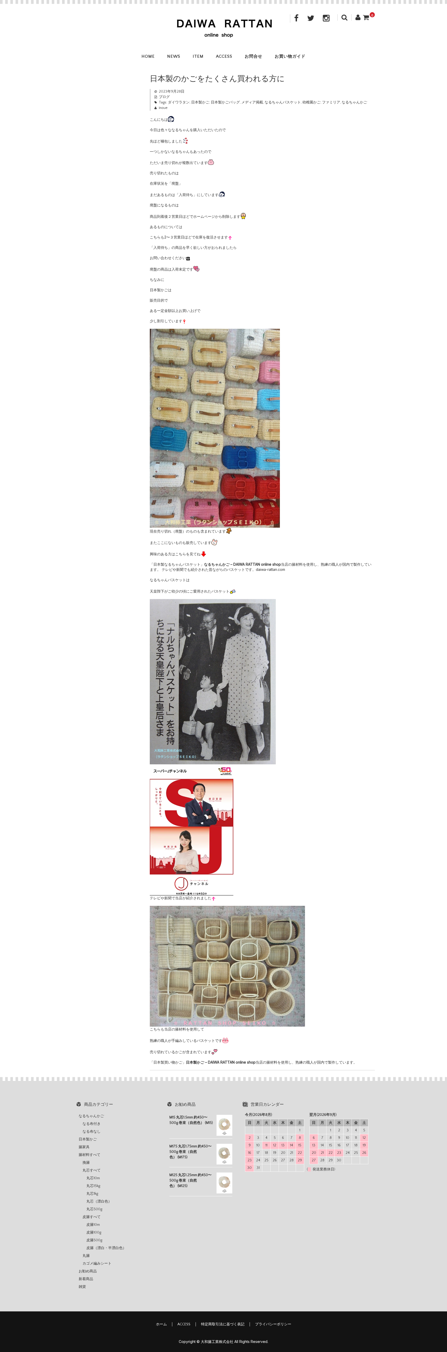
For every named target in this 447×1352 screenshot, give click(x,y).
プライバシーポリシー (273, 1324)
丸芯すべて (92, 1170)
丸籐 (86, 1256)
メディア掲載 (252, 102)
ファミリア (331, 102)
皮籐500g (94, 1240)
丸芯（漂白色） (99, 1201)
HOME (148, 56)
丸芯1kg (92, 1194)
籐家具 (84, 1147)
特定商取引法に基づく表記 (222, 1324)
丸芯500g (94, 1209)
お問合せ (253, 56)
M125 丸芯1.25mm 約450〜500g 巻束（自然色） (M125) (190, 1180)
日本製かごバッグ (225, 102)
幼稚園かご (311, 102)
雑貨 (82, 1287)
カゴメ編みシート (97, 1263)
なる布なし (92, 1132)
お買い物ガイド (290, 56)
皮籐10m (93, 1225)
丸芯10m (93, 1178)
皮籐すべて (92, 1217)
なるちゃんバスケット (283, 102)
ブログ (164, 97)
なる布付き (92, 1124)
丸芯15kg (93, 1186)
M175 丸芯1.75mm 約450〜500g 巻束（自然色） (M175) (190, 1151)
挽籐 (86, 1163)
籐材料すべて (89, 1155)
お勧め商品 (88, 1271)
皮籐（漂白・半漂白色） (106, 1248)
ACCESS (224, 56)
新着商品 (86, 1279)
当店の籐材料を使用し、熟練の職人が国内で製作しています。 (271, 1062)
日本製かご (200, 102)
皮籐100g (93, 1232)
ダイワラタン (179, 102)
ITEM (198, 56)
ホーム (161, 1324)
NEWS (173, 56)
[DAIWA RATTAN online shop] (223, 34)
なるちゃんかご (354, 102)
